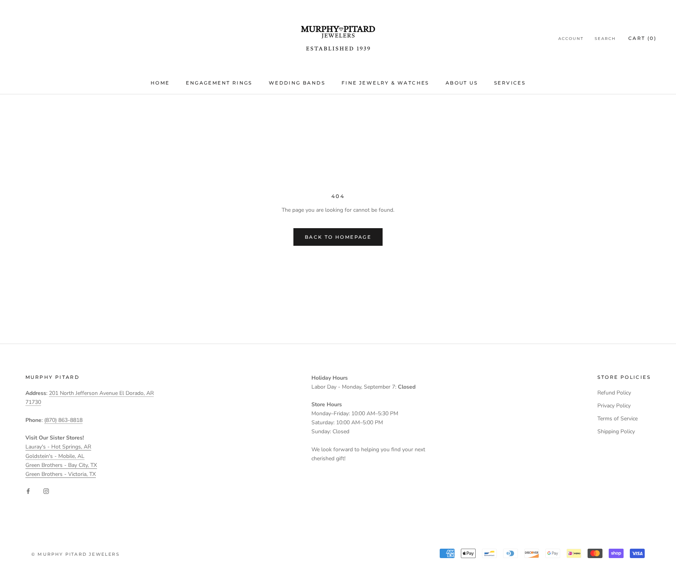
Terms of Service (617, 418)
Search (605, 38)
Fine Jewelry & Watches (385, 83)
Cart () (642, 38)
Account (571, 38)
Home (160, 83)
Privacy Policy (614, 405)
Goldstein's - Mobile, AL (54, 456)
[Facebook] (28, 490)
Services (509, 83)
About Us (462, 83)
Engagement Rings (219, 83)
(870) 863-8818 (63, 420)
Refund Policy (614, 392)
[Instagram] (46, 490)
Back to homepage (338, 237)
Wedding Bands (297, 83)
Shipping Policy (616, 431)
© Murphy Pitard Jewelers (75, 554)
